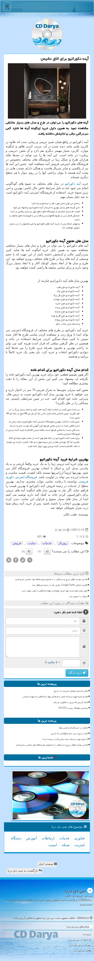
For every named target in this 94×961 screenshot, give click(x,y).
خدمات (47, 543)
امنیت (52, 845)
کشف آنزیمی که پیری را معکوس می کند (70, 702)
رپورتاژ (63, 543)
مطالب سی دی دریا (82, 950)
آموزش (31, 838)
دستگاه (16, 838)
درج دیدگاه (75, 672)
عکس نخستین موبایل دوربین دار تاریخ (71, 691)
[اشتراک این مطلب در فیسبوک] (16, 559)
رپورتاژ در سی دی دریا (80, 945)
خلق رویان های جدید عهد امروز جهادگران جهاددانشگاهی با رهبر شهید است (54, 591)
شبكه (66, 845)
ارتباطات (48, 838)
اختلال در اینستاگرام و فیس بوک (73, 728)
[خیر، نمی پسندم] (29, 551)
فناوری (79, 838)
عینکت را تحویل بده (78, 596)
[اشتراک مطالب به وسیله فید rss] (9, 559)
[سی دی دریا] (47, 34)
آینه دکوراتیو (73, 183)
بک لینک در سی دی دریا (79, 940)
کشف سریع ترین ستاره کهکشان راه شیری (69, 733)
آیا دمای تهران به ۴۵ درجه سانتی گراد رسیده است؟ (65, 739)
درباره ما (87, 934)
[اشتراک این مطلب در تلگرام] (23, 559)
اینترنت (79, 845)
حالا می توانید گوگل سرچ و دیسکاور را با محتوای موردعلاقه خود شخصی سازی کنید (51, 579)
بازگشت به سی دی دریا (23, 870)
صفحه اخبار (46, 864)
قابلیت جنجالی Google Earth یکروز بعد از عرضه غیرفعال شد (59, 585)
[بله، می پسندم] (47, 551)
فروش (17, 543)
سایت (32, 543)
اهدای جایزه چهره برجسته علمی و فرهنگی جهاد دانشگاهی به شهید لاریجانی (55, 696)
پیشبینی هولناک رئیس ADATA (73, 708)
